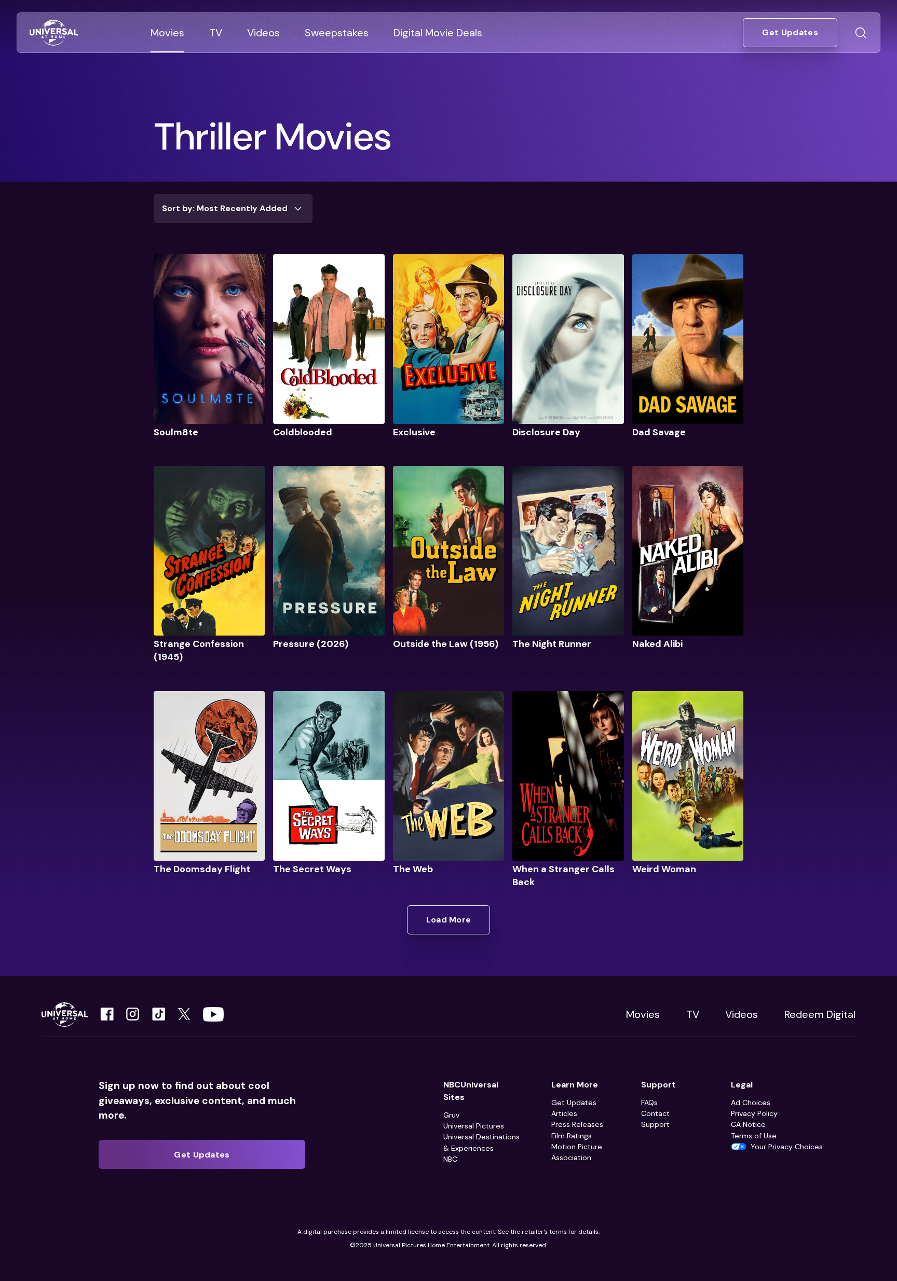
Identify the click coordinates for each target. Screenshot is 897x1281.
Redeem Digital (819, 1014)
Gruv (451, 1115)
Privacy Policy (754, 1113)
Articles (564, 1113)
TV (692, 1014)
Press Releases (577, 1124)
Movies (643, 1014)
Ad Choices (750, 1102)
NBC (450, 1159)
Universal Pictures (473, 1126)
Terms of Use (754, 1135)
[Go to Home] (54, 33)
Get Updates (573, 1102)
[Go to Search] (860, 32)
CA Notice (748, 1124)
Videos (741, 1014)
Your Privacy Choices (787, 1146)
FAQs (649, 1102)
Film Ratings (571, 1135)
